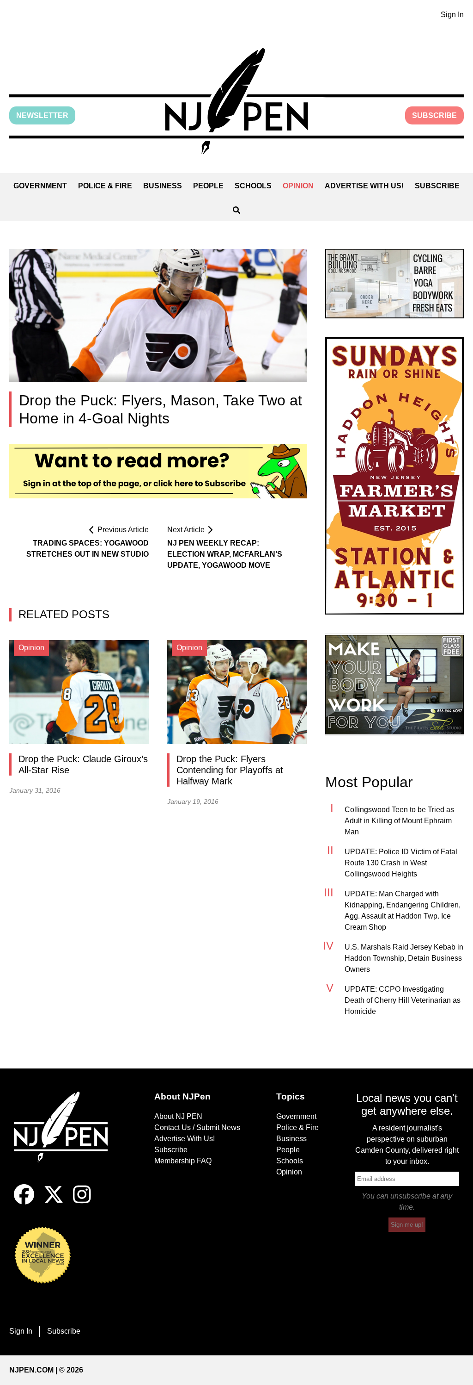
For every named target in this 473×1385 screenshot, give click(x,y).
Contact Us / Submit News (197, 1127)
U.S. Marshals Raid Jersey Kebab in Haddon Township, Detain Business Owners (404, 958)
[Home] (66, 1138)
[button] (236, 101)
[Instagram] (82, 1202)
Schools (253, 186)
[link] (394, 283)
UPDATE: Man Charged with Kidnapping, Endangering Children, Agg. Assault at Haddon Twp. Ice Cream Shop (403, 910)
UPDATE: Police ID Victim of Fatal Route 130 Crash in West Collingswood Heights (401, 863)
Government (40, 186)
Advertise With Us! (364, 186)
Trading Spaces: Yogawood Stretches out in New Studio (87, 548)
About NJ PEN (178, 1116)
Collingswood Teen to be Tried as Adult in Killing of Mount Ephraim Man (399, 821)
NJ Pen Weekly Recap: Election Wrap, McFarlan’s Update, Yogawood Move (224, 554)
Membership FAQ (183, 1161)
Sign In (452, 15)
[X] (53, 1202)
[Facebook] (24, 1202)
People (208, 186)
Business (162, 186)
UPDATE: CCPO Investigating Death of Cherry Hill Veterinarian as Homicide (403, 1000)
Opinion (298, 186)
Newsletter (42, 115)
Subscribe (434, 115)
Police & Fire (105, 186)
